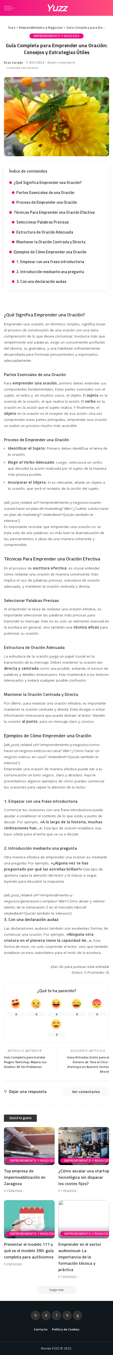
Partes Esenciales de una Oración (45, 192)
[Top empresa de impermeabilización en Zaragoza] (29, 1146)
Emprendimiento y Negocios (56, 36)
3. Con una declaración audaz (41, 281)
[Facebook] (35, 1315)
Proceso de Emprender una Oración (46, 202)
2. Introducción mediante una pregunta (50, 272)
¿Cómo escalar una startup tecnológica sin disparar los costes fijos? (83, 1177)
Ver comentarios (86, 1091)
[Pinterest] (56, 1315)
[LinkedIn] (77, 1315)
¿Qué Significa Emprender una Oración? (48, 182)
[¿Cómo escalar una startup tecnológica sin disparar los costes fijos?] (83, 1146)
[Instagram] (67, 1315)
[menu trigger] (10, 8)
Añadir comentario (61, 62)
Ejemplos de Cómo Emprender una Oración (50, 252)
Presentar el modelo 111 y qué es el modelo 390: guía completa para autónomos (29, 1250)
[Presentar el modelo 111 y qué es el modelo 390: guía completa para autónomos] (29, 1219)
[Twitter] (46, 1315)
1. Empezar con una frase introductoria (50, 262)
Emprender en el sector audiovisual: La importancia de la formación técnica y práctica (79, 1257)
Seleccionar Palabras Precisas (42, 222)
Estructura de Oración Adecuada (44, 232)
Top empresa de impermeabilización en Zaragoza (24, 1177)
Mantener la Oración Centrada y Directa (50, 242)
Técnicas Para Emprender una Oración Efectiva (54, 212)
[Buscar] (104, 8)
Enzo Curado (13, 62)
